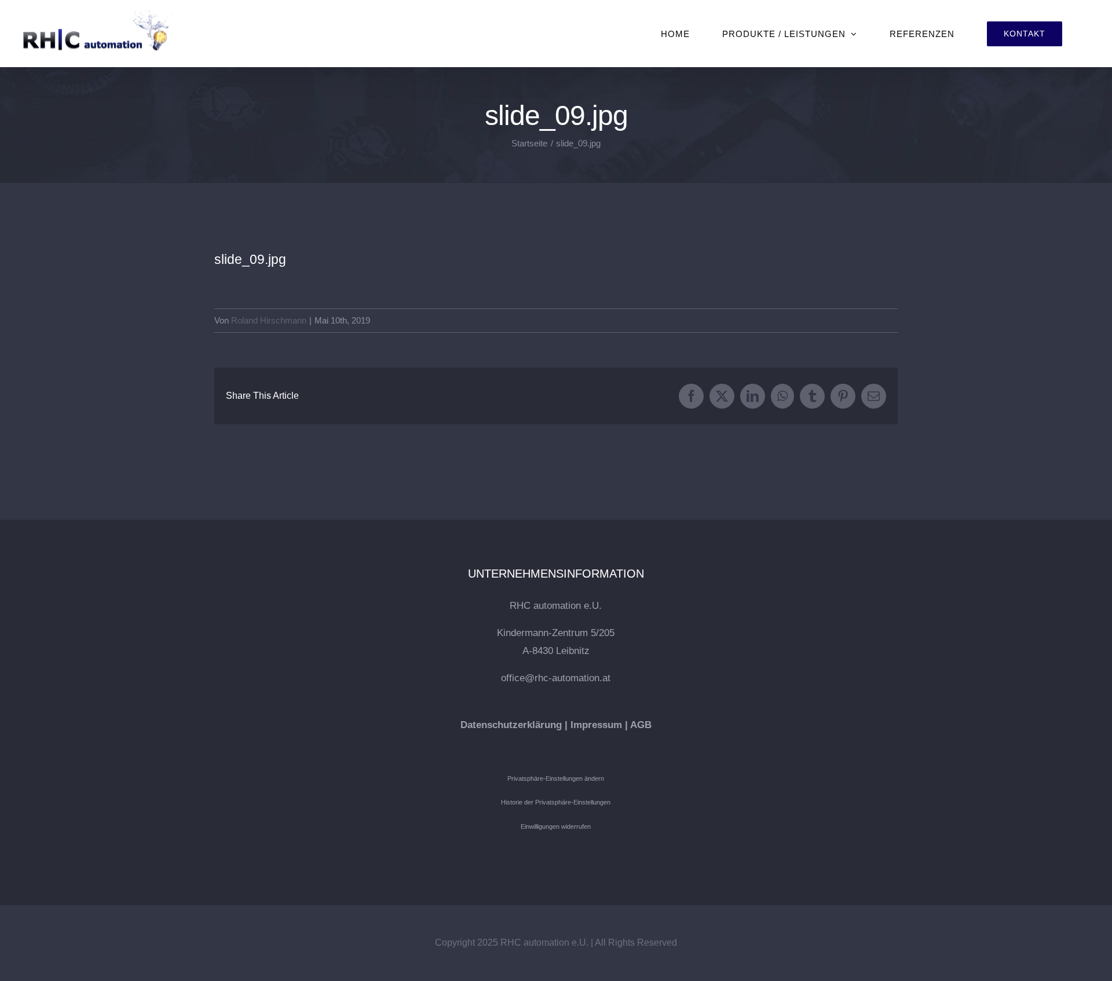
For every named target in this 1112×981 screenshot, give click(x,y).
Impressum (596, 724)
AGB (641, 724)
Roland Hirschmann (268, 320)
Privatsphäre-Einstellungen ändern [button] (555, 778)
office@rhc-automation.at (555, 678)
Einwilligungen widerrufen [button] (556, 826)
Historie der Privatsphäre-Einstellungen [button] (555, 802)
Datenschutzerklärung (511, 724)
